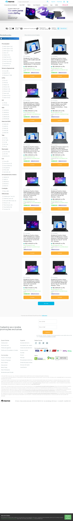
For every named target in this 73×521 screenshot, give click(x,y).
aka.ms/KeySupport (37, 382)
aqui (33, 518)
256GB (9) (6, 181)
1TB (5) (5, 103)
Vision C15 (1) (7, 97)
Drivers (22, 355)
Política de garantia (6, 347)
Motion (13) (6, 87)
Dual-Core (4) (7, 57)
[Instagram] (39, 343)
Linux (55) (6, 71)
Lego (51, 5)
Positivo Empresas (6, 360)
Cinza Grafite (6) (8, 165)
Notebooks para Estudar (7, 372)
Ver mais (46, 303)
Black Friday (4, 367)
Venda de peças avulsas (26, 362)
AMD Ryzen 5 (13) (8, 48)
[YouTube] (47, 343)
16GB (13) (6, 124)
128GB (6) (6, 112)
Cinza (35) (6, 161)
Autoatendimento (24, 343)
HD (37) (6, 154)
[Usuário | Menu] (64, 1)
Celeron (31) (7, 55)
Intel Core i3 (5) (7, 59)
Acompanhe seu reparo (26, 345)
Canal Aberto (23, 367)
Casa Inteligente (36, 5)
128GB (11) (6, 177)
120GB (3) (6, 110)
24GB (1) (6, 126)
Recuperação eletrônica (26, 360)
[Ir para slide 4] (38, 18)
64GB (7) (6, 185)
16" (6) (5, 146)
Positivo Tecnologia (6, 357)
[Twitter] (43, 343)
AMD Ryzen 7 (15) (8, 50)
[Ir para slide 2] (35, 18)
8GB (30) (6, 132)
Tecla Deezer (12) (8, 205)
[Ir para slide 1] (34, 18)
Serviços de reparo (25, 365)
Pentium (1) (7, 65)
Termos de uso (5, 345)
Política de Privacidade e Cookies (48, 336)
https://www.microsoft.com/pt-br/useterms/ (45, 386)
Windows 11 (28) (8, 75)
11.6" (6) (5, 138)
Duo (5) (5, 80)
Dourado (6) (7, 167)
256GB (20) (6, 116)
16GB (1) (6, 179)
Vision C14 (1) (7, 95)
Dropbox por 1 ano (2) (9, 196)
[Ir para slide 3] (37, 18)
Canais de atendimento (26, 347)
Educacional (4, 365)
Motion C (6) (7, 89)
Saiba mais (44, 315)
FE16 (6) (6, 82)
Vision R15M (22, 5)
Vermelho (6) (7, 172)
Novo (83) (6, 191)
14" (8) (5, 142)
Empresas (59, 1)
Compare (27, 56)
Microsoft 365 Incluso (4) (10, 200)
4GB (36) (6, 130)
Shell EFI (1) (7, 73)
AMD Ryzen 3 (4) (8, 46)
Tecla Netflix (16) (8, 207)
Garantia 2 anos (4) (8, 198)
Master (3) (6, 84)
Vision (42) (6, 93)
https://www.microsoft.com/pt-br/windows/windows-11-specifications (40, 390)
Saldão (56, 5)
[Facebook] (36, 343)
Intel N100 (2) (7, 63)
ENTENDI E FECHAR (68, 517)
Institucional (4, 343)
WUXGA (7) (6, 156)
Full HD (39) (7, 151)
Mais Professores (5, 370)
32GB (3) (6, 128)
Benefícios (63, 28)
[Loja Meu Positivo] (9, 2)
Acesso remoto (24, 350)
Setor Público (4, 362)
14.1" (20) (6, 140)
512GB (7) (6, 183)
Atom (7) (6, 52)
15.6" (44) (6, 144)
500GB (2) (6, 105)
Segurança (45, 5)
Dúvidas (22, 352)
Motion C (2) (7, 202)
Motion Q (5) (7, 91)
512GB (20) (6, 118)
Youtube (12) (7, 209)
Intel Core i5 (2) (7, 61)
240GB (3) (6, 114)
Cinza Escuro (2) (8, 163)
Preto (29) (6, 169)
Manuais (22, 357)
